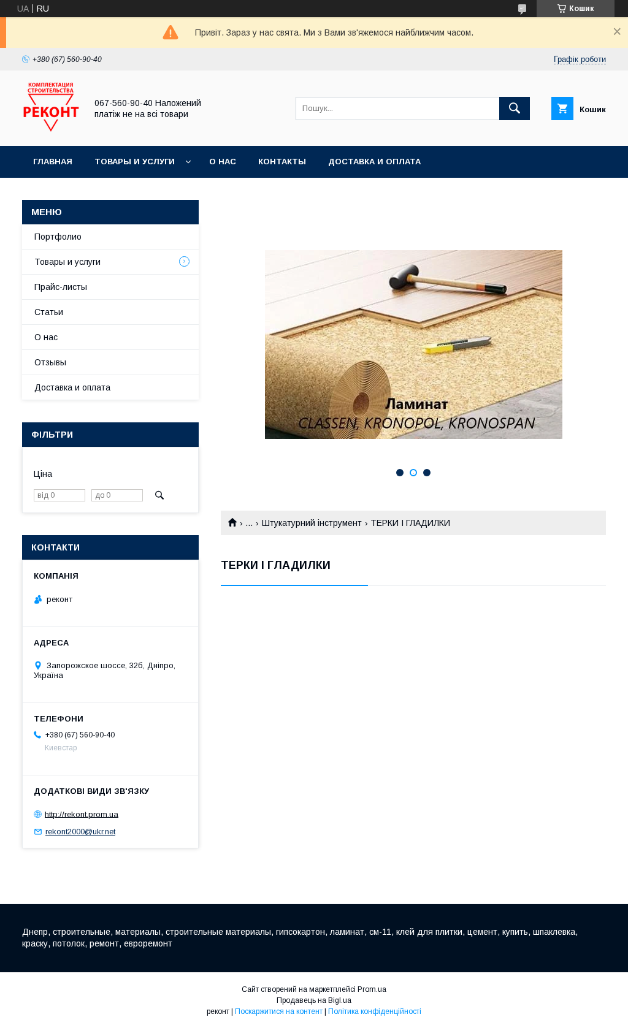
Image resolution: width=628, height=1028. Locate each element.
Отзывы (50, 362)
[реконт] (51, 130)
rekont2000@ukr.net (80, 831)
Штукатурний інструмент (312, 523)
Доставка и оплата (374, 161)
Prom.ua (372, 989)
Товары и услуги (134, 161)
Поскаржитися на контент (279, 1011)
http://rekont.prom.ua (81, 813)
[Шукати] (514, 108)
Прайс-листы (60, 287)
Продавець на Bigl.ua (314, 1000)
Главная (52, 161)
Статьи (48, 312)
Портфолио (58, 237)
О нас (222, 161)
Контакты (282, 161)
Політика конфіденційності (374, 1011)
